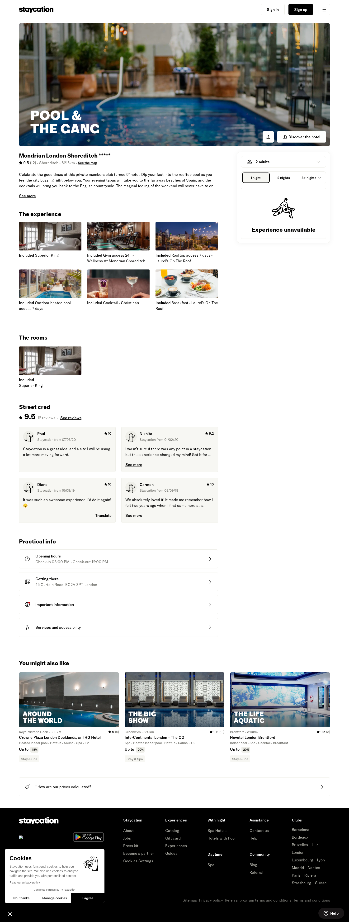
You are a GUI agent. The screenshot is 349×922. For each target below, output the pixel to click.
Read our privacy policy (24, 882)
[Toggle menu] (324, 9)
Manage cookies (54, 898)
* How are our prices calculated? (63, 786)
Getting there (47, 578)
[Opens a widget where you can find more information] (331, 914)
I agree (87, 898)
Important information (54, 604)
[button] (10, 914)
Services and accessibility (58, 627)
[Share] (268, 137)
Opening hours (48, 556)
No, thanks (21, 898)
